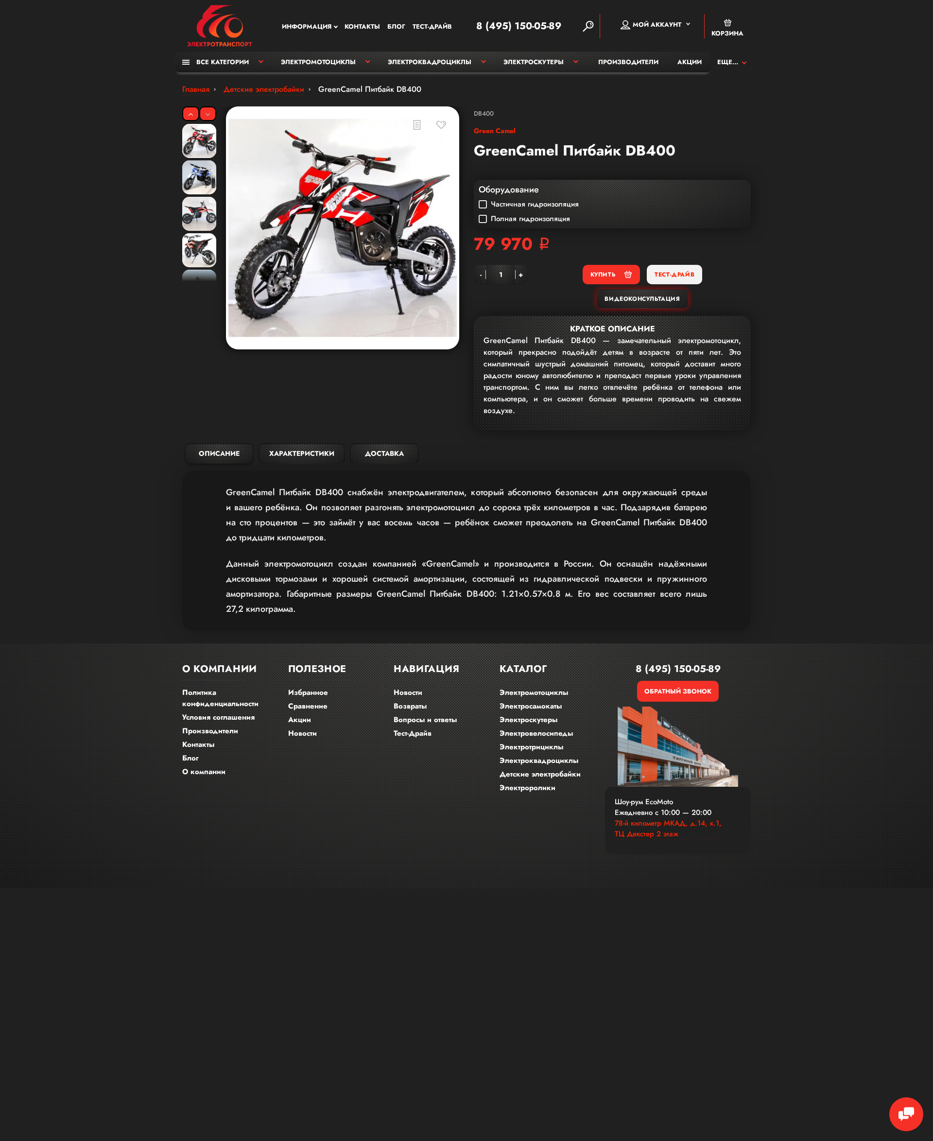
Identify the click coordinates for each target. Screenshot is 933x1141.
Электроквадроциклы (429, 62)
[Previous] (190, 113)
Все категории (221, 62)
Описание (219, 453)
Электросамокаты (531, 706)
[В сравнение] (417, 125)
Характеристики (301, 453)
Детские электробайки (540, 774)
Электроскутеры (533, 62)
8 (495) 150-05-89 (518, 26)
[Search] (588, 26)
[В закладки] (441, 125)
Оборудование (509, 189)
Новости (302, 733)
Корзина (727, 33)
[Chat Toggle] (906, 1114)
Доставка (384, 453)
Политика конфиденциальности (220, 698)
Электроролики (527, 787)
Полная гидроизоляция (530, 219)
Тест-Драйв (432, 26)
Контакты (362, 26)
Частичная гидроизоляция (535, 204)
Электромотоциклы (318, 62)
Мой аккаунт (657, 24)
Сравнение (308, 706)
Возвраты (410, 706)
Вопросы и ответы (425, 719)
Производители (628, 62)
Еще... (727, 62)
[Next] (207, 113)
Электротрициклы (531, 747)
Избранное (308, 692)
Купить (603, 274)
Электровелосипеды (536, 733)
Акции (689, 62)
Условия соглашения (218, 717)
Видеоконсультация (642, 298)
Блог (396, 26)
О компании (203, 771)
